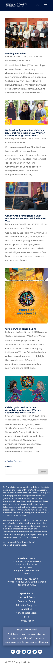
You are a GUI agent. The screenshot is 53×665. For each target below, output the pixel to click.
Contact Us (26, 608)
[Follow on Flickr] (40, 652)
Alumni (42, 332)
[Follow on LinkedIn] (29, 652)
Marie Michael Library (26, 612)
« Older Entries (13, 461)
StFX (26, 616)
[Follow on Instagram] (18, 652)
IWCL (28, 336)
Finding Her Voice (15, 53)
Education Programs (26, 605)
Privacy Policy (27, 620)
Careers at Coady (26, 601)
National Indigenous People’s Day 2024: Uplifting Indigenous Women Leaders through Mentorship (25, 133)
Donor (20, 60)
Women (30, 228)
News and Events (26, 597)
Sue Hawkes (14, 57)
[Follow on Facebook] (13, 652)
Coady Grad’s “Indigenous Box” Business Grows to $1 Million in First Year (25, 218)
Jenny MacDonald (17, 138)
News (27, 60)
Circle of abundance (15, 336)
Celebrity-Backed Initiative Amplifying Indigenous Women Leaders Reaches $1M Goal (23, 410)
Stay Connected (26, 629)
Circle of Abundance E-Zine (20, 329)
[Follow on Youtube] (24, 652)
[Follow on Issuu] (34, 652)
